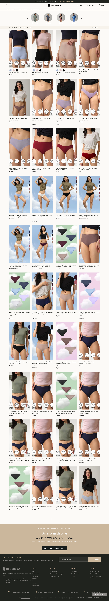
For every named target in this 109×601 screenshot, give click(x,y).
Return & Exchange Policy (96, 577)
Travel (34, 583)
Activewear (68, 9)
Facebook (88, 597)
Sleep (34, 581)
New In (34, 571)
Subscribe (95, 559)
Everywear (35, 574)
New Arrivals (10, 9)
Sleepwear (57, 9)
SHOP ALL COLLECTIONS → (54, 548)
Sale (100, 9)
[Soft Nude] (13, 70)
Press (73, 576)
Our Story (74, 571)
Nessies (34, 578)
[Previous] (27, 18)
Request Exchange (56, 574)
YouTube (103, 597)
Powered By (22, 598)
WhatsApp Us (54, 576)
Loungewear (35, 9)
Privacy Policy (94, 571)
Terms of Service (95, 574)
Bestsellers (23, 9)
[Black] (17, 70)
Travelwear (47, 9)
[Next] (81, 18)
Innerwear (80, 9)
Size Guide (53, 571)
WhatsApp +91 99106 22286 (67, 1)
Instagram (80, 597)
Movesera (35, 576)
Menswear (91, 9)
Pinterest (96, 597)
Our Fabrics (75, 574)
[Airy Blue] (10, 70)
